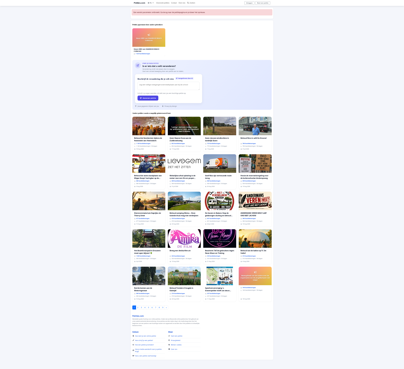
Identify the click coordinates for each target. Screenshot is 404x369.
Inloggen (249, 3)
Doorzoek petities (162, 3)
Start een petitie (262, 3)
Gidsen (135, 332)
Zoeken (192, 3)
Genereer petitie (149, 98)
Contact (174, 3)
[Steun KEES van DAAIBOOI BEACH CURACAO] (148, 42)
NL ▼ (152, 3)
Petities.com (139, 3)
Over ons (182, 3)
